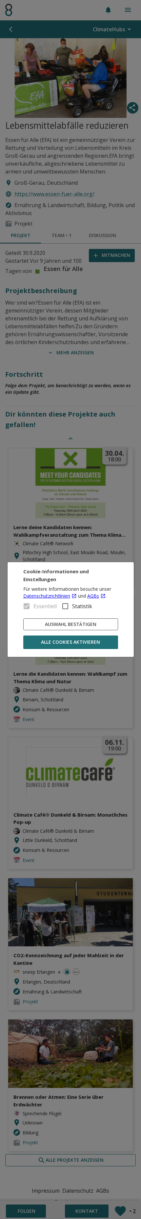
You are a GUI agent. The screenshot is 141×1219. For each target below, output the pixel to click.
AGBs (93, 596)
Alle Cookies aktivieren (70, 642)
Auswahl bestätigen (70, 624)
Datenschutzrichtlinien (46, 596)
